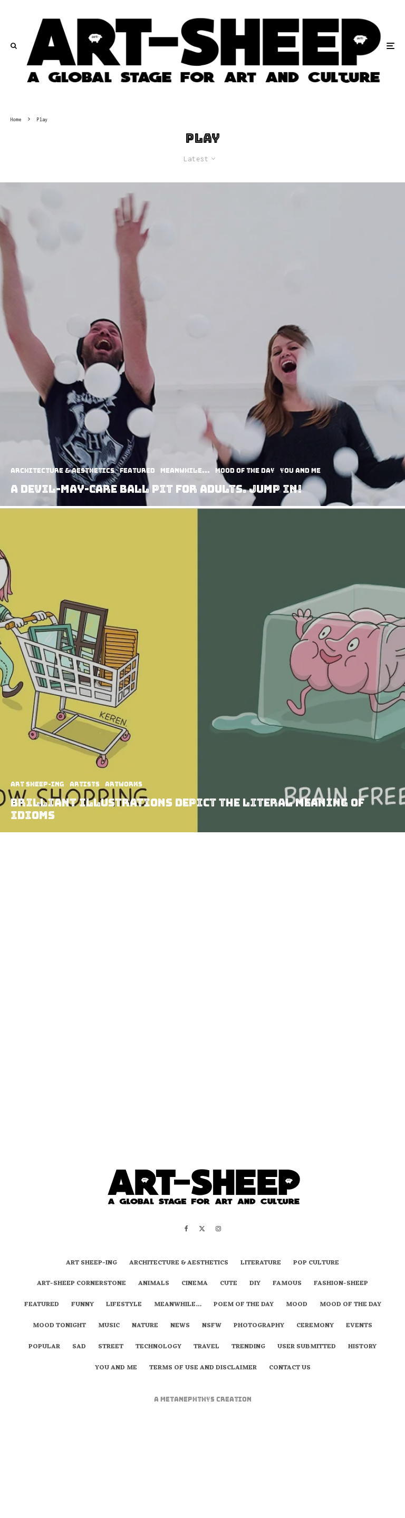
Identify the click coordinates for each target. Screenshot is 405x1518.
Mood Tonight (59, 1326)
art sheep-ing (91, 1263)
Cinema (194, 1284)
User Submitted (306, 1347)
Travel (206, 1347)
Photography (259, 1326)
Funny (82, 1305)
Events (359, 1326)
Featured (41, 1305)
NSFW (211, 1326)
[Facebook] (186, 1228)
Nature (145, 1326)
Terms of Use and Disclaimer (203, 1368)
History (362, 1347)
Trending (248, 1347)
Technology (158, 1347)
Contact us (290, 1368)
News (180, 1326)
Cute (228, 1284)
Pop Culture (316, 1263)
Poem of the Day (244, 1305)
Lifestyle (124, 1305)
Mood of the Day (350, 1305)
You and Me (116, 1368)
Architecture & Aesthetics (178, 1263)
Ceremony (315, 1326)
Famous (287, 1284)
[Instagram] (218, 1228)
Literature (260, 1263)
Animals (153, 1284)
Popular (44, 1347)
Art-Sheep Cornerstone (81, 1284)
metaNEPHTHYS (188, 1399)
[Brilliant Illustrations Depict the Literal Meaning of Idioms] (202, 670)
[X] (202, 1228)
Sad (79, 1347)
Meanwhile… (177, 1305)
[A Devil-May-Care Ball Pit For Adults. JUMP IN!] (202, 344)
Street (110, 1347)
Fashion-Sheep (341, 1284)
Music (109, 1326)
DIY (255, 1284)
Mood (296, 1305)
